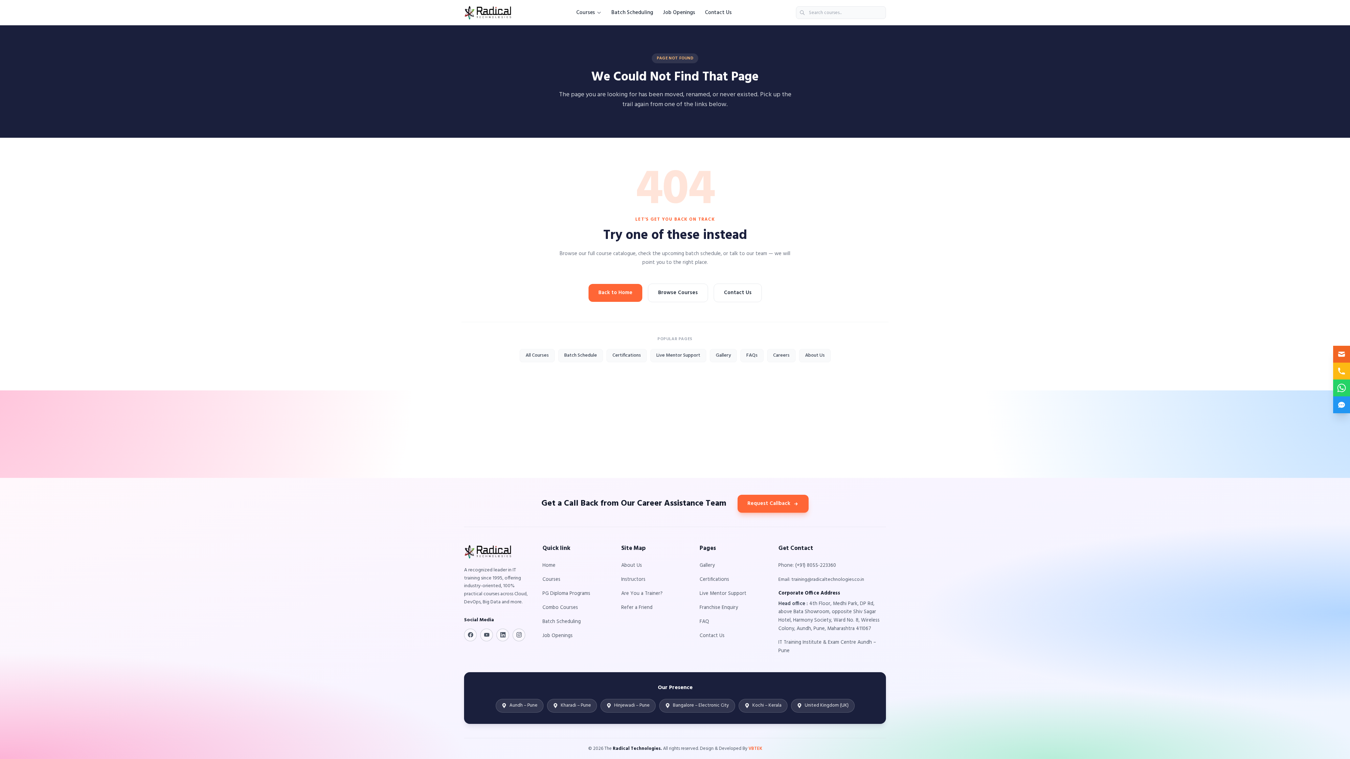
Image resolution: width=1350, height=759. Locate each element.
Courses (585, 12)
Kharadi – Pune (576, 705)
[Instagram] (519, 635)
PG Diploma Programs (566, 594)
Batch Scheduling (632, 12)
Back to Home (615, 292)
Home (548, 566)
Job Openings (679, 12)
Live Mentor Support (678, 355)
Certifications (626, 355)
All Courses (537, 355)
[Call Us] (1341, 371)
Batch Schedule (580, 355)
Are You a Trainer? (642, 594)
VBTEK (755, 748)
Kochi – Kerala (767, 705)
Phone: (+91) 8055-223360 (807, 566)
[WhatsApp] (1341, 387)
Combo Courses (560, 608)
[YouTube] (486, 635)
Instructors (633, 580)
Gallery (723, 355)
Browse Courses (678, 292)
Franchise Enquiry (719, 608)
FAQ (704, 622)
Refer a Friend (636, 608)
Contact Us (718, 12)
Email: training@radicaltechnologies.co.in (821, 580)
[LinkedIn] (502, 635)
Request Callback (768, 503)
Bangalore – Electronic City (701, 705)
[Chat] (1341, 404)
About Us (815, 355)
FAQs (752, 355)
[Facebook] (470, 635)
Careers (781, 355)
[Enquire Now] (1341, 354)
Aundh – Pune (523, 705)
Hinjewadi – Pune (632, 705)
